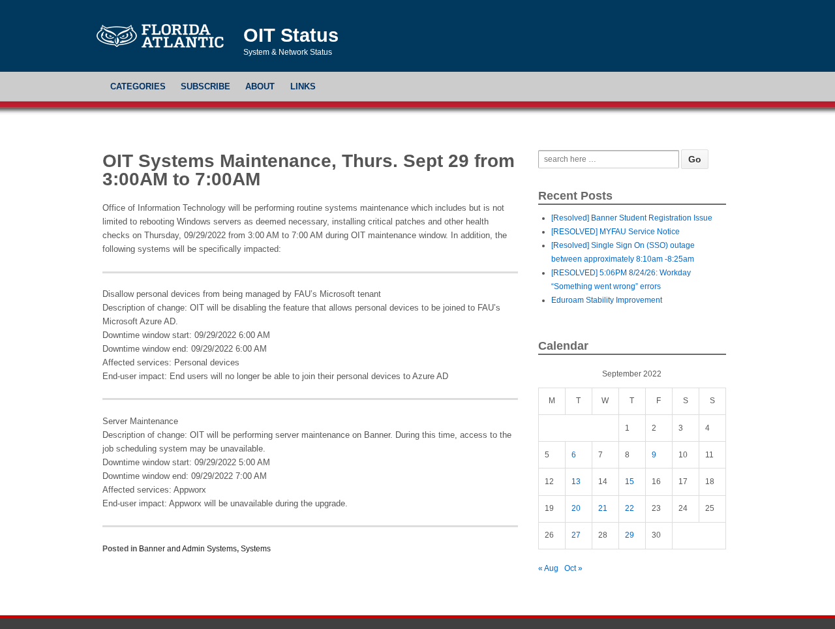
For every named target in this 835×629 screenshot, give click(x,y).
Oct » (573, 568)
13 (576, 481)
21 (602, 508)
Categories (138, 86)
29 (629, 535)
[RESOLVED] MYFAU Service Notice (615, 231)
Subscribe (205, 86)
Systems (256, 548)
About (260, 86)
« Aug (548, 568)
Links (303, 86)
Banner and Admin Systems (188, 548)
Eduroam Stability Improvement (606, 300)
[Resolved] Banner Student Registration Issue (631, 217)
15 (629, 481)
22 (629, 508)
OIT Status (291, 35)
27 (576, 535)
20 (576, 508)
